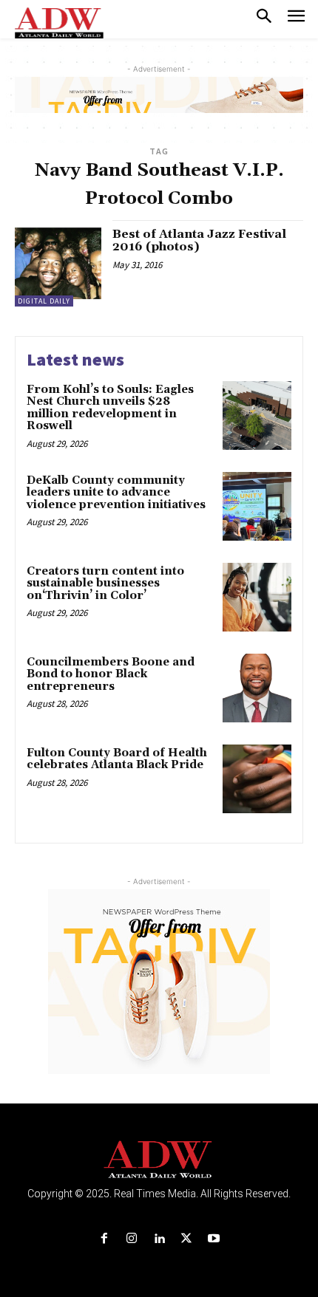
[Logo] (159, 1160)
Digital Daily (44, 301)
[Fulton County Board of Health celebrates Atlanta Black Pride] (257, 779)
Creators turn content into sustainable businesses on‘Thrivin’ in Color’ (105, 583)
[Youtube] (214, 1239)
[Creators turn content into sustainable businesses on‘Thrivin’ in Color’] (257, 597)
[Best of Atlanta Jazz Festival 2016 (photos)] (58, 263)
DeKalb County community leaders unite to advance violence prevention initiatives (116, 492)
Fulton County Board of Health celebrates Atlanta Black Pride (117, 759)
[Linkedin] (159, 1239)
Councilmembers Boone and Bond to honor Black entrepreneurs (110, 674)
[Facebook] (104, 1239)
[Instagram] (131, 1239)
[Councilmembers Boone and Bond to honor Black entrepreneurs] (257, 688)
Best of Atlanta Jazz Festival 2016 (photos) (199, 241)
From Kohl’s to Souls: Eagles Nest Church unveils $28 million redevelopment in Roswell (110, 408)
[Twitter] (187, 1239)
